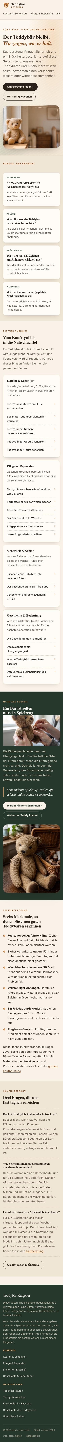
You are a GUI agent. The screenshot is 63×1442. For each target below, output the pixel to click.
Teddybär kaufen (13, 1390)
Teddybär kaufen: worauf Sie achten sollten (25, 406)
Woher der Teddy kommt (22, 815)
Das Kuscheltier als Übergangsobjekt (18, 649)
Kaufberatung (35, 1251)
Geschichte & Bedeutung (18, 1376)
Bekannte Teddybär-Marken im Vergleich (26, 419)
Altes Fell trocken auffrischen (25, 510)
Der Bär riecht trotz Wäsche (24, 518)
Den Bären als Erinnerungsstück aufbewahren (26, 674)
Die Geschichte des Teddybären (27, 638)
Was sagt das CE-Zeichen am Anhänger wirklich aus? (24, 257)
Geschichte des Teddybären (19, 1410)
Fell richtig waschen (19, 96)
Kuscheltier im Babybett (17, 1403)
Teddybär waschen (14, 1397)
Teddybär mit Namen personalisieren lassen (20, 431)
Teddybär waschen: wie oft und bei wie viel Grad (29, 491)
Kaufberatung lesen (20, 86)
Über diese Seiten (14, 1416)
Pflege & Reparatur (41, 13)
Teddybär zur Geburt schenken (26, 441)
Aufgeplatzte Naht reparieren (25, 526)
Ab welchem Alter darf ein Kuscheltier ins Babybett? (23, 185)
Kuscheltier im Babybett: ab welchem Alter (24, 576)
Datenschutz (33, 1435)
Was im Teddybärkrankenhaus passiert (25, 661)
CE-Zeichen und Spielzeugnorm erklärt (26, 597)
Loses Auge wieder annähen (24, 534)
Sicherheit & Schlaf (14, 1369)
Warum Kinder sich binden (24, 805)
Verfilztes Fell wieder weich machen (29, 501)
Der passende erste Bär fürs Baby (27, 586)
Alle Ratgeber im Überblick (23, 1264)
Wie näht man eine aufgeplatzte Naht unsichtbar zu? (27, 294)
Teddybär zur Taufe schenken (25, 449)
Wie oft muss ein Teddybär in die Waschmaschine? (24, 221)
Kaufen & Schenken (15, 13)
